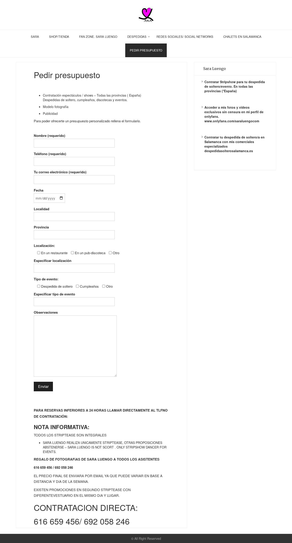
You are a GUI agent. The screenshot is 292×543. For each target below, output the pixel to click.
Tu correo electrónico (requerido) (60, 171)
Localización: (44, 245)
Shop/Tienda (59, 36)
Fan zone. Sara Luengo (98, 36)
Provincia (41, 227)
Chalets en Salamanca (242, 36)
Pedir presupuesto (146, 50)
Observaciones (46, 312)
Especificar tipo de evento (54, 294)
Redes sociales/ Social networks (184, 36)
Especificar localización (52, 260)
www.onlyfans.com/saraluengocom (231, 121)
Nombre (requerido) (49, 135)
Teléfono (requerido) (50, 153)
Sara (35, 36)
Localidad (41, 208)
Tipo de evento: (46, 279)
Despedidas (136, 36)
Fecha (38, 190)
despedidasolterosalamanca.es (228, 151)
